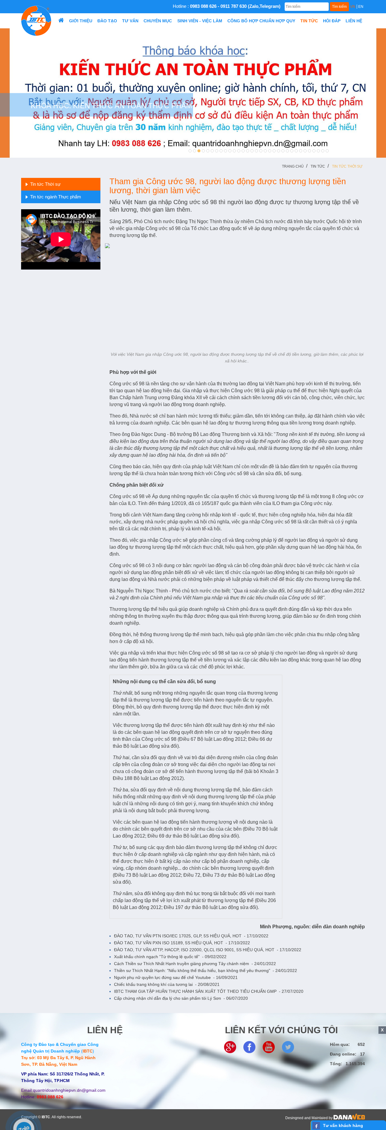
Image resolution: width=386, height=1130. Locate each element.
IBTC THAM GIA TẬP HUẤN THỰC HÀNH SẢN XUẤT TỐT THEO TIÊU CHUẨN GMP (208, 991)
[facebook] (249, 1046)
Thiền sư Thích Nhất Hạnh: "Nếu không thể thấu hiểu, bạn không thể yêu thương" (205, 970)
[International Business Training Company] (36, 20)
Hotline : (226, 6)
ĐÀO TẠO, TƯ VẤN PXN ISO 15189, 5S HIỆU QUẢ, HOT (182, 942)
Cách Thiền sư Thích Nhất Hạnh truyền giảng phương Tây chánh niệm (195, 963)
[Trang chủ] (60, 20)
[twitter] (288, 1046)
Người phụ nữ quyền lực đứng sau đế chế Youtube (176, 977)
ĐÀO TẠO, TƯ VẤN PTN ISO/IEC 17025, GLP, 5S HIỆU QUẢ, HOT (191, 935)
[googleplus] (230, 1046)
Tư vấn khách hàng (343, 1125)
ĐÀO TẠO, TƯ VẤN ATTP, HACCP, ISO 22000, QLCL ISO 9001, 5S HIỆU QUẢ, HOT (207, 949)
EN (360, 7)
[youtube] (269, 1046)
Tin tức (318, 166)
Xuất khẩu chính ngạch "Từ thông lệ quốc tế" (170, 956)
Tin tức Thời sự (347, 166)
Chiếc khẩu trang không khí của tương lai (167, 984)
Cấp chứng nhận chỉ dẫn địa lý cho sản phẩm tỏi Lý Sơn (181, 998)
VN (352, 7)
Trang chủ (293, 166)
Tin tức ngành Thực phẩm (55, 196)
